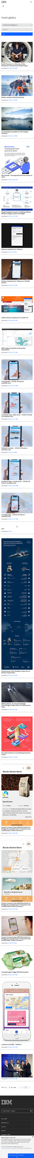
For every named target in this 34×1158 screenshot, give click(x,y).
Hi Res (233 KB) (12, 909)
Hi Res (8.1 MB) (12, 285)
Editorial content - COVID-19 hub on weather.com (14, 449)
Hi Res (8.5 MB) (12, 68)
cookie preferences (6, 1148)
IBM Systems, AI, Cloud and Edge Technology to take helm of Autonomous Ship (16, 705)
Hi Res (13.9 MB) (13, 385)
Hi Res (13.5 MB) (13, 419)
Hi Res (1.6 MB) (12, 675)
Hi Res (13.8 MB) (13, 485)
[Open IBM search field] (31, 2)
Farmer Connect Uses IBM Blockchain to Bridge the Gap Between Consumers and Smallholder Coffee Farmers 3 (16, 828)
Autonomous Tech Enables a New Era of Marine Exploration (15, 672)
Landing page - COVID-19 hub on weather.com (13, 515)
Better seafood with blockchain (12, 97)
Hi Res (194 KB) (12, 974)
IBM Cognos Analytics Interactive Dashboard (13, 349)
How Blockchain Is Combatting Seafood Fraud (15, 753)
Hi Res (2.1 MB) (12, 757)
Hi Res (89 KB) (12, 943)
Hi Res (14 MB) (12, 452)
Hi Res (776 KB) (12, 352)
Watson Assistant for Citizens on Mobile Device (15, 282)
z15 (2, 529)
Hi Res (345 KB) (12, 709)
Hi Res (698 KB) (12, 179)
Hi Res (10, 531)
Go (3, 34)
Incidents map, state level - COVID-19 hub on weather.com (16, 415)
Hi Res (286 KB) (12, 833)
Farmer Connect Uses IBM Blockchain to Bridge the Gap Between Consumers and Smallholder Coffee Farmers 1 (16, 938)
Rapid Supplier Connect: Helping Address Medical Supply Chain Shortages (16, 213)
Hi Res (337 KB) (12, 216)
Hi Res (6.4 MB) (12, 100)
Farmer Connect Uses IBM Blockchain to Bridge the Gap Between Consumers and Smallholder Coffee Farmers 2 (16, 904)
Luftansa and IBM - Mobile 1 (11, 1044)
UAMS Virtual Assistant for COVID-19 (14, 318)
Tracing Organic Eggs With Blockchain (14, 972)
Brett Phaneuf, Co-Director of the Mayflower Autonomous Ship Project (14, 65)
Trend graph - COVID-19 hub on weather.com (12, 382)
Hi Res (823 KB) (12, 1078)
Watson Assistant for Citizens (11, 249)
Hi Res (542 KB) (12, 1047)
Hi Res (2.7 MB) (12, 136)
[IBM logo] (4, 2)
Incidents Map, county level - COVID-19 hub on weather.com (15, 482)
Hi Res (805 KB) (12, 320)
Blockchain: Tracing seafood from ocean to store (16, 176)
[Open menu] (3, 6)
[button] (32, 1136)
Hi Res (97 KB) (12, 252)
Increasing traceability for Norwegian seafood (14, 132)
